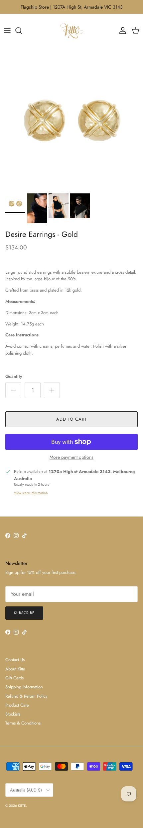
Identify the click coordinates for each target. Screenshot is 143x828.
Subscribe (24, 612)
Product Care (17, 705)
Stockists (12, 714)
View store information (31, 492)
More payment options (71, 457)
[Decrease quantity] (13, 390)
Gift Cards (14, 678)
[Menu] (7, 30)
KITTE (22, 805)
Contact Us (15, 659)
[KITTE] (71, 30)
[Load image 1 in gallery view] (71, 118)
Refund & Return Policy (26, 696)
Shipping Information (24, 687)
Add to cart (71, 419)
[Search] (22, 30)
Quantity (13, 377)
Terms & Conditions (23, 723)
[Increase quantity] (52, 390)
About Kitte (15, 669)
